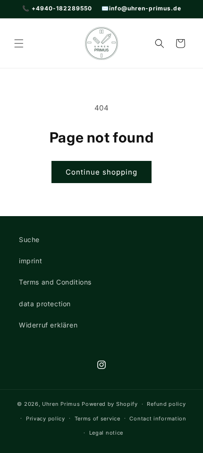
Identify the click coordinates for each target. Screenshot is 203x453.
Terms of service (97, 418)
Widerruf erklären (48, 325)
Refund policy (166, 404)
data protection (45, 304)
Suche (29, 239)
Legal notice (106, 432)
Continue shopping (101, 172)
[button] (18, 43)
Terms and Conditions (55, 282)
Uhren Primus (61, 404)
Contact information (157, 418)
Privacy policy (45, 418)
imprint (30, 261)
